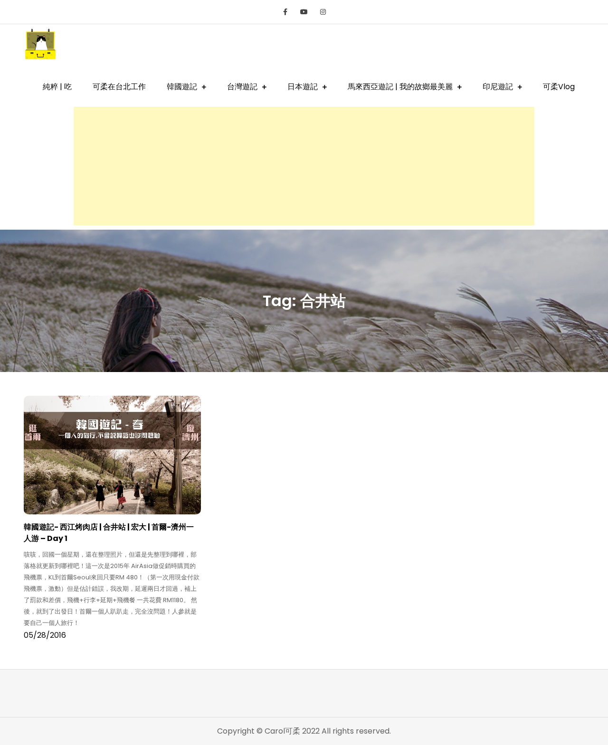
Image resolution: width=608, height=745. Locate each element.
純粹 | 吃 (57, 86)
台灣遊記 (242, 86)
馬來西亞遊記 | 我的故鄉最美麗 (400, 86)
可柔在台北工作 (119, 86)
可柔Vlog (559, 86)
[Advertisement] (304, 166)
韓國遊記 (182, 86)
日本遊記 (302, 86)
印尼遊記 (498, 86)
